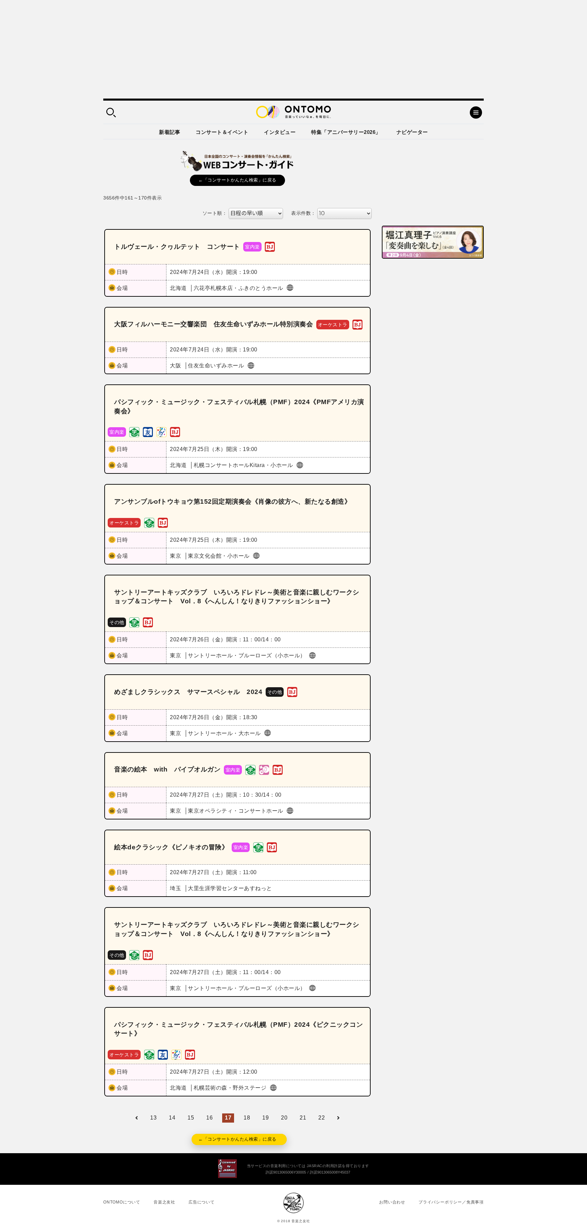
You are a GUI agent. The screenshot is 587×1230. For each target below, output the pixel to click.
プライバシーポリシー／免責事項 (451, 1202)
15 (191, 1118)
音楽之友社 (164, 1202)
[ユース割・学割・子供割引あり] (134, 432)
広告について (202, 1202)
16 (209, 1118)
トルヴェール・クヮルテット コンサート (177, 246)
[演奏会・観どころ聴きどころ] (148, 432)
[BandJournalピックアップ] (270, 246)
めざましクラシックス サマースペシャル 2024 (188, 691)
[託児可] (264, 769)
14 (172, 1118)
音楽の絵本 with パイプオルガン (167, 769)
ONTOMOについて (121, 1202)
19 (265, 1118)
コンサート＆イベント (222, 132)
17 (228, 1118)
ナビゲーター (412, 132)
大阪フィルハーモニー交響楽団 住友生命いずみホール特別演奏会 (213, 324)
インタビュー (280, 132)
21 (303, 1118)
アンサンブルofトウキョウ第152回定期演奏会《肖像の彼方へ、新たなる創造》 (232, 501)
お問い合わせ (392, 1202)
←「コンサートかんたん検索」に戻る (237, 180)
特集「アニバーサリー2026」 (346, 132)
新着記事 (169, 132)
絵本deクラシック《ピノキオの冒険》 (171, 847)
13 (153, 1118)
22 (321, 1118)
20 (284, 1118)
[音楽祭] (161, 432)
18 (247, 1118)
